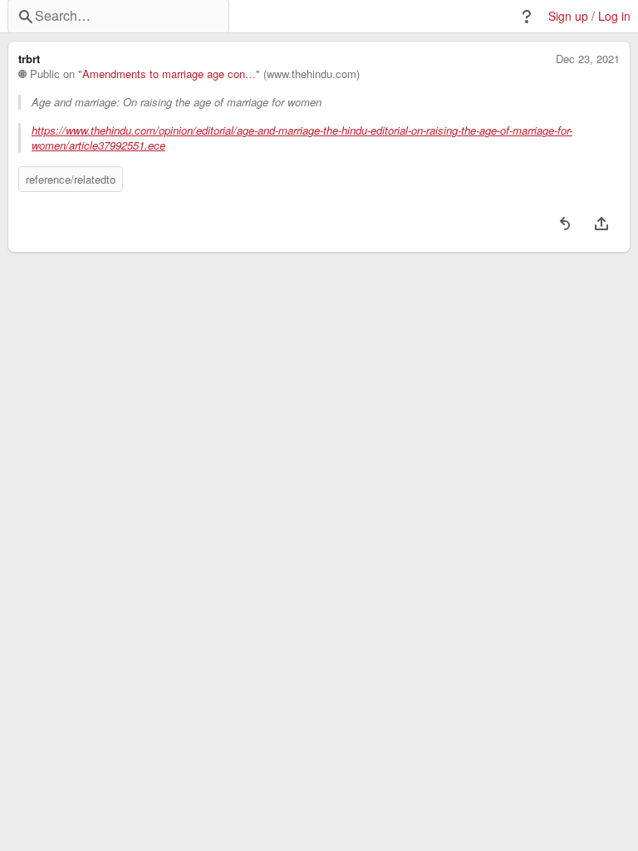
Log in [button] (614, 16)
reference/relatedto (70, 179)
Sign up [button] (568, 16)
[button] (526, 16)
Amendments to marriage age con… (169, 73)
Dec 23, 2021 (588, 59)
